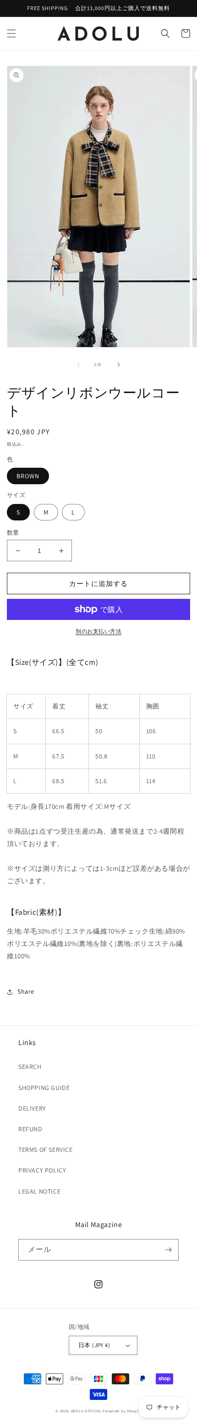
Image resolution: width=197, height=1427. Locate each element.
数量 (13, 533)
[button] (11, 33)
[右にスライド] (119, 364)
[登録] (168, 1250)
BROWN (27, 476)
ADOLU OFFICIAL (86, 1410)
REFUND (30, 1129)
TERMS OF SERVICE (45, 1149)
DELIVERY (32, 1108)
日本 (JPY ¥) (94, 1345)
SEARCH (30, 1066)
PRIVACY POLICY (42, 1170)
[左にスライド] (78, 364)
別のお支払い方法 (98, 631)
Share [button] (25, 991)
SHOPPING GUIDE (44, 1088)
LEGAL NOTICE (39, 1191)
